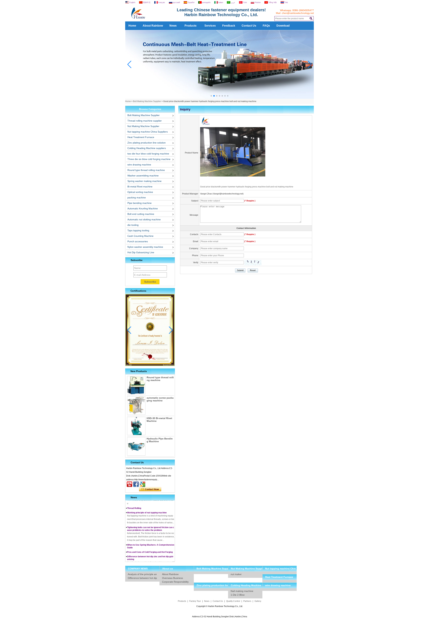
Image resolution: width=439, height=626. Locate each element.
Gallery (257, 601)
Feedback (228, 25)
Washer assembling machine (143, 175)
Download (283, 25)
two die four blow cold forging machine (148, 153)
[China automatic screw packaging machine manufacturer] (136, 405)
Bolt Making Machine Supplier (147, 101)
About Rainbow (153, 25)
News (173, 25)
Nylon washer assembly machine (145, 247)
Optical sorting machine (140, 192)
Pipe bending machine (139, 203)
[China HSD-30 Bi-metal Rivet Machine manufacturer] (136, 426)
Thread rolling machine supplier (144, 120)
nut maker (236, 574)
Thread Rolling (134, 503)
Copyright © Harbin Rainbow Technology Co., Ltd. (219, 606)
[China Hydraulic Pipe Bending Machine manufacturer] (136, 446)
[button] (211, 96)
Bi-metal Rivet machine (139, 186)
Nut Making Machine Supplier (143, 126)
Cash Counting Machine (140, 236)
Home (132, 25)
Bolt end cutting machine (140, 214)
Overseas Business (172, 578)
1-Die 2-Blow (238, 594)
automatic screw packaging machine (160, 399)
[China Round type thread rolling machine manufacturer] (136, 385)
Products (191, 25)
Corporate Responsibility (175, 581)
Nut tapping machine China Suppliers (147, 131)
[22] (219, 98)
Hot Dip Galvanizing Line (140, 252)
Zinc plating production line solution (146, 142)
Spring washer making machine (144, 181)
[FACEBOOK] (136, 484)
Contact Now (150, 489)
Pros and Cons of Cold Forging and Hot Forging (150, 547)
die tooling (133, 225)
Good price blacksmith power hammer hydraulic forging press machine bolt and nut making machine (246, 187)
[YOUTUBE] (129, 484)
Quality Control (233, 601)
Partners (247, 601)
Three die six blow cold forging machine (148, 159)
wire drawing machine (139, 164)
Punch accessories (137, 241)
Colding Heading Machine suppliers (146, 148)
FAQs (266, 25)
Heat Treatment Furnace (140, 137)
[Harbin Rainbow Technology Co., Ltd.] (151, 20)
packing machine (136, 197)
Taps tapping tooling (138, 230)
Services (210, 25)
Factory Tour (195, 601)
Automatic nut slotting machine (144, 219)
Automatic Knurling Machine (142, 208)
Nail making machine (242, 591)
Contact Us (249, 25)
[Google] (142, 484)
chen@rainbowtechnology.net (298, 13)
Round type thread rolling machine (146, 170)
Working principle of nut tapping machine (147, 507)
